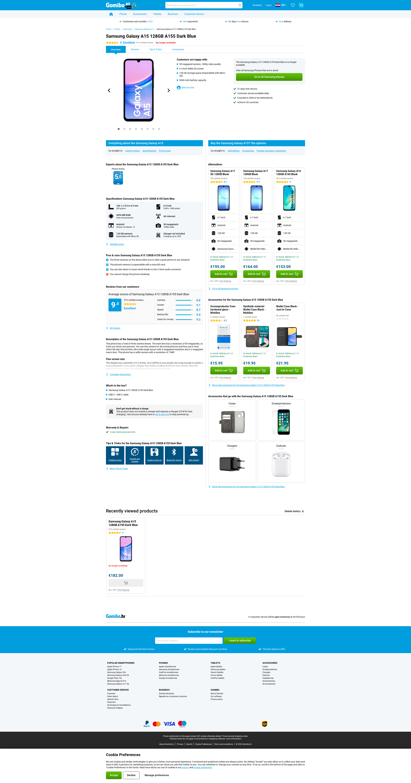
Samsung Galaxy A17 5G (118, 684)
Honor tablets (217, 675)
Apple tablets (216, 666)
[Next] (168, 90)
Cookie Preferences (203, 744)
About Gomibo (217, 693)
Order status (112, 696)
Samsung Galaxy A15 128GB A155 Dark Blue (176, 29)
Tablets (157, 14)
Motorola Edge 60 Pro (116, 681)
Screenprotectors (269, 669)
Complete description (120, 374)
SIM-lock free (187, 87)
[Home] (111, 14)
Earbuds (266, 675)
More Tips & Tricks (119, 468)
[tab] (119, 129)
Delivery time (112, 699)
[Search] (239, 5)
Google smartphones (168, 678)
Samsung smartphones (169, 669)
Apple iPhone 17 (114, 666)
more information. (234, 739)
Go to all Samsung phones (225, 288)
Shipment (111, 702)
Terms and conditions (223, 744)
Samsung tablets (218, 669)
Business (173, 14)
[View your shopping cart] (301, 5)
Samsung (127, 29)
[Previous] (109, 90)
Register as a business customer (173, 696)
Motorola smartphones (169, 675)
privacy (185, 767)
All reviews (115, 328)
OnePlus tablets (217, 678)
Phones (163, 663)
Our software (216, 696)
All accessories (268, 684)
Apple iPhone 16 (114, 669)
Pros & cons (165, 150)
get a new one (162, 414)
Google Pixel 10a (114, 678)
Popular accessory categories (271, 150)
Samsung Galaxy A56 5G (118, 675)
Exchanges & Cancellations (119, 705)
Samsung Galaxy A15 (144, 29)
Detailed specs (117, 244)
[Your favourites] (293, 5)
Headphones (268, 678)
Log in (269, 5)
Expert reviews (132, 150)
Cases (265, 666)
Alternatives (234, 150)
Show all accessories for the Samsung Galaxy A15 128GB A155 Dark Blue (248, 385)
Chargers (266, 672)
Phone (123, 14)
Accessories (140, 14)
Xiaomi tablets (217, 672)
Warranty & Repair (115, 708)
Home (108, 29)
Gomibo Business (166, 693)
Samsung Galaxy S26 (116, 672)
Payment (111, 693)
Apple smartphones (167, 666)
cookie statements (203, 767)
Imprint (189, 744)
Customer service (194, 14)
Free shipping (225, 281)
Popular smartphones (121, 663)
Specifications (149, 150)
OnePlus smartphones (168, 672)
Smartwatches (268, 681)
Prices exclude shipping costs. (235, 736)
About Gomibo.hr (166, 744)
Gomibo (215, 690)
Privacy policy (217, 699)
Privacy (180, 744)
